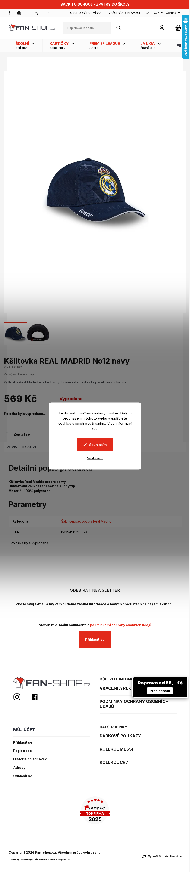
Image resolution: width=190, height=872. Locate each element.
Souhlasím (98, 444)
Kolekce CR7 (114, 762)
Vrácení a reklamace (125, 13)
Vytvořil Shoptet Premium (165, 856)
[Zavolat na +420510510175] (40, 13)
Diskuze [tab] (29, 447)
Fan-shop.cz (9, 13)
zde (94, 428)
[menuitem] (25, 45)
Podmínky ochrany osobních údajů (134, 704)
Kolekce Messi (116, 749)
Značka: (19, 374)
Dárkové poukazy (120, 735)
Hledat (121, 28)
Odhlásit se (22, 776)
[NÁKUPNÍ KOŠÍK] (178, 28)
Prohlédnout (160, 691)
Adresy (19, 768)
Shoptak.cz (63, 859)
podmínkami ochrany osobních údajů (120, 625)
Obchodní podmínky (86, 13)
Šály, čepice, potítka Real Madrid (86, 521)
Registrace (22, 751)
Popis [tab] (11, 447)
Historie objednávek (30, 759)
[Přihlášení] (162, 27)
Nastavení (95, 458)
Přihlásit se (95, 639)
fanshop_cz (19, 13)
